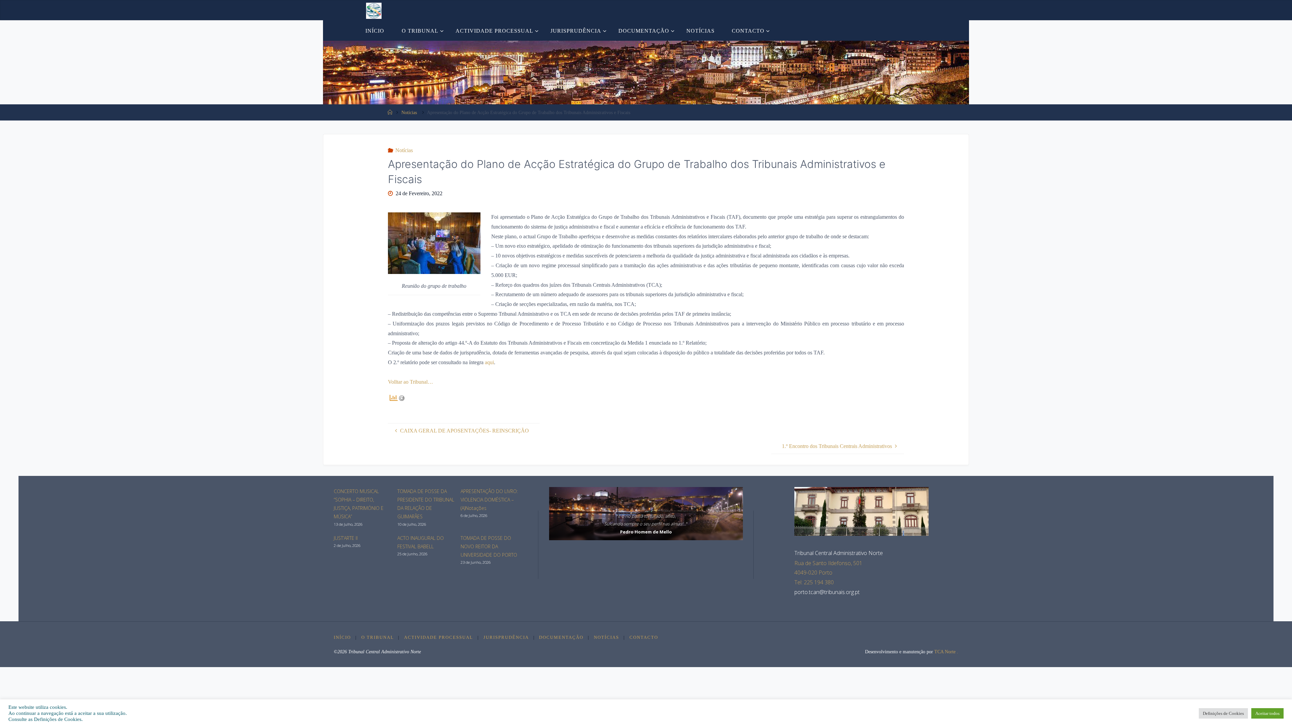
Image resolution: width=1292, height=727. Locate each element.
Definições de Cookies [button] (1223, 713)
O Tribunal (377, 637)
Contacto (644, 637)
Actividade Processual (438, 637)
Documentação (561, 637)
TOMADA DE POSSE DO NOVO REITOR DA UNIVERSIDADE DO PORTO (489, 546)
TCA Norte (944, 651)
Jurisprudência (506, 637)
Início (342, 637)
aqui (489, 362)
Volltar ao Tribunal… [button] (410, 382)
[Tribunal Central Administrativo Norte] (374, 10)
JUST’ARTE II (346, 538)
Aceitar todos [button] (1267, 713)
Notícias (409, 112)
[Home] (390, 112)
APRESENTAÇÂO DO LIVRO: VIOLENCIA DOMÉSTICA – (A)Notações (489, 499)
